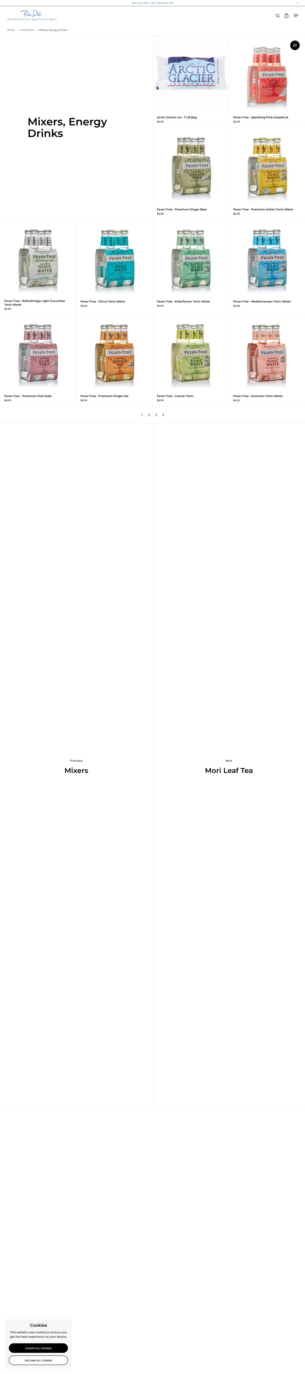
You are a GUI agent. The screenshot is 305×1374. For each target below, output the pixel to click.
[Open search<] (278, 15)
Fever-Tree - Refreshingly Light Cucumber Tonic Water (38, 267)
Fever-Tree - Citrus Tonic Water (114, 267)
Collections (27, 30)
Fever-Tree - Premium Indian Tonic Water (267, 173)
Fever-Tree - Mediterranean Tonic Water (267, 267)
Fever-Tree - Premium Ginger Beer (191, 173)
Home (11, 30)
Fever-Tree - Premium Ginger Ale (114, 360)
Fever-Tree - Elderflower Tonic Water (191, 267)
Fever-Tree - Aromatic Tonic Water (267, 360)
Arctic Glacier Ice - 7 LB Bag (191, 81)
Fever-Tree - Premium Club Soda (38, 360)
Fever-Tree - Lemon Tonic (191, 360)
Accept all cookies (38, 1348)
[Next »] (163, 414)
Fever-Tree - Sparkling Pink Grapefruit (267, 81)
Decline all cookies (38, 1360)
